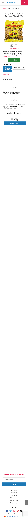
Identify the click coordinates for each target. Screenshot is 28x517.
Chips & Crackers (17, 8)
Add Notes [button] (6, 74)
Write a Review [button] (14, 48)
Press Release (14, 503)
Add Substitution (8, 68)
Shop (8, 8)
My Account (14, 490)
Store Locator (14, 493)
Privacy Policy (14, 498)
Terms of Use (14, 500)
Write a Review (15, 123)
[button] (14, 60)
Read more (6, 56)
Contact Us (14, 495)
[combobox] (19, 67)
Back (4, 8)
